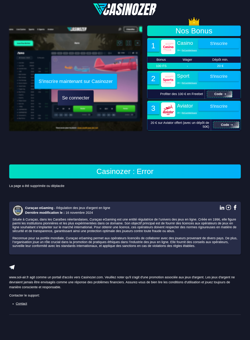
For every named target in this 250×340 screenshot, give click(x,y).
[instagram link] (228, 208)
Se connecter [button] (75, 97)
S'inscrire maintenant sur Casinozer (76, 81)
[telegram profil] (12, 267)
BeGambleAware (189, 50)
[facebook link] (235, 208)
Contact (21, 304)
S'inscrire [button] (218, 43)
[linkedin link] (221, 208)
